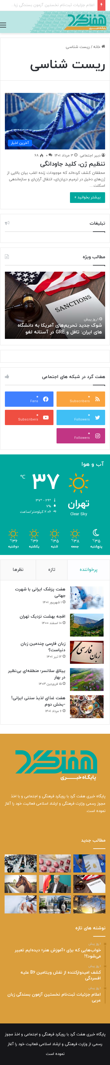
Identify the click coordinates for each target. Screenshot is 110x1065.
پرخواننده (88, 570)
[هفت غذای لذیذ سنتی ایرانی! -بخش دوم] (87, 706)
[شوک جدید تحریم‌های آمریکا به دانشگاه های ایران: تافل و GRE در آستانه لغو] (89, 884)
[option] (55, 305)
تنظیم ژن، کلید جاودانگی (72, 164)
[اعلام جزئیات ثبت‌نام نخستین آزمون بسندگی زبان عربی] (21, 863)
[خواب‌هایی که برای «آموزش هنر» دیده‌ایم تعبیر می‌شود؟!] (89, 863)
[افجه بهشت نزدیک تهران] (87, 625)
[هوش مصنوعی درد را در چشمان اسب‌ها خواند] (21, 884)
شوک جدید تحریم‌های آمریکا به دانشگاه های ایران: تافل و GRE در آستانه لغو (60, 329)
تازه (51, 570)
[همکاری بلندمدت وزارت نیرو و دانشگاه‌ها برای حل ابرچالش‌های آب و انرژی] (89, 904)
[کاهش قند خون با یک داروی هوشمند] (21, 904)
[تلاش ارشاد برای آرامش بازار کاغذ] (55, 884)
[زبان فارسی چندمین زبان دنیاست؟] (87, 652)
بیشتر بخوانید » (88, 197)
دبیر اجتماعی (90, 155)
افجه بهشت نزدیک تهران (42, 616)
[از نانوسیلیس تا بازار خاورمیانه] (55, 904)
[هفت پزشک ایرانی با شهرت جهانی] (87, 597)
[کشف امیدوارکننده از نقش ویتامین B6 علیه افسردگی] (55, 863)
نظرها (18, 570)
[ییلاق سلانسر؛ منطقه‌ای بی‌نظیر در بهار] (87, 679)
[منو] (3, 25)
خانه (97, 47)
